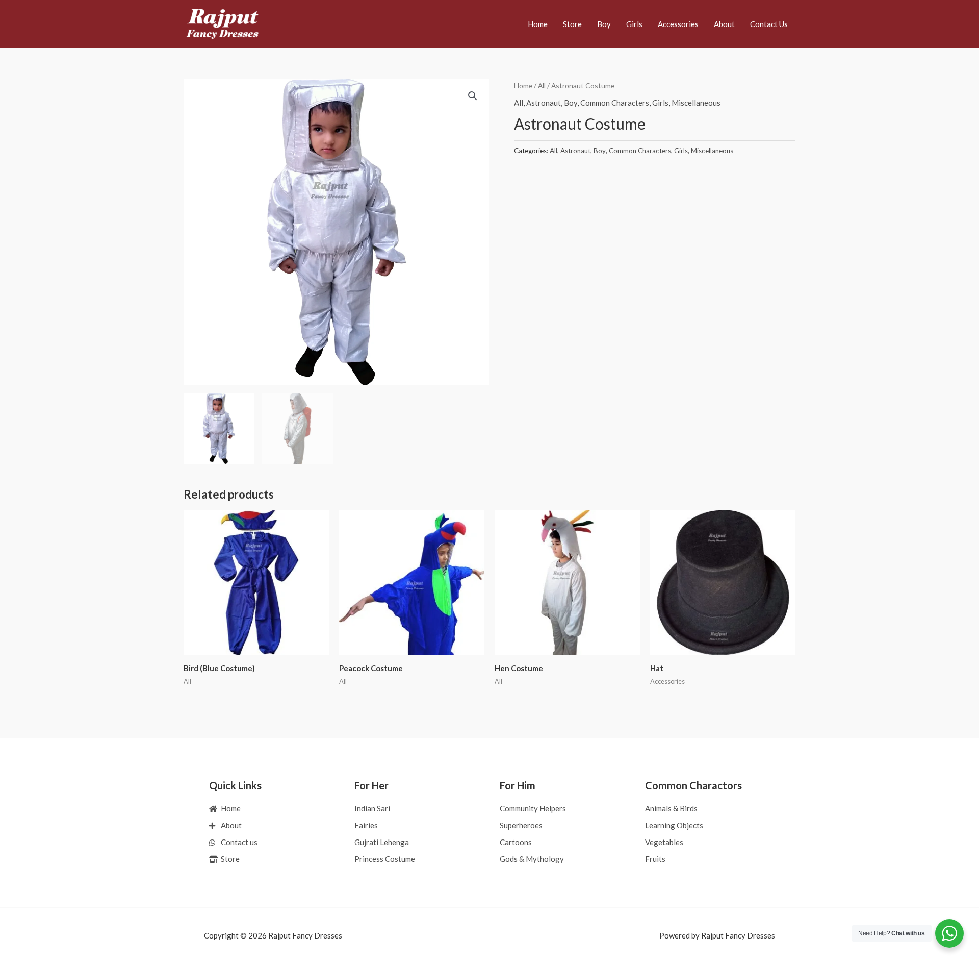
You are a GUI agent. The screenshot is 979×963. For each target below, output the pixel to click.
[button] (472, 96)
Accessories (678, 24)
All (542, 85)
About (724, 24)
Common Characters (614, 102)
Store (572, 24)
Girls (634, 24)
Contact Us (769, 24)
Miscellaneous (696, 102)
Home (538, 24)
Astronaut (543, 102)
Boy (604, 24)
